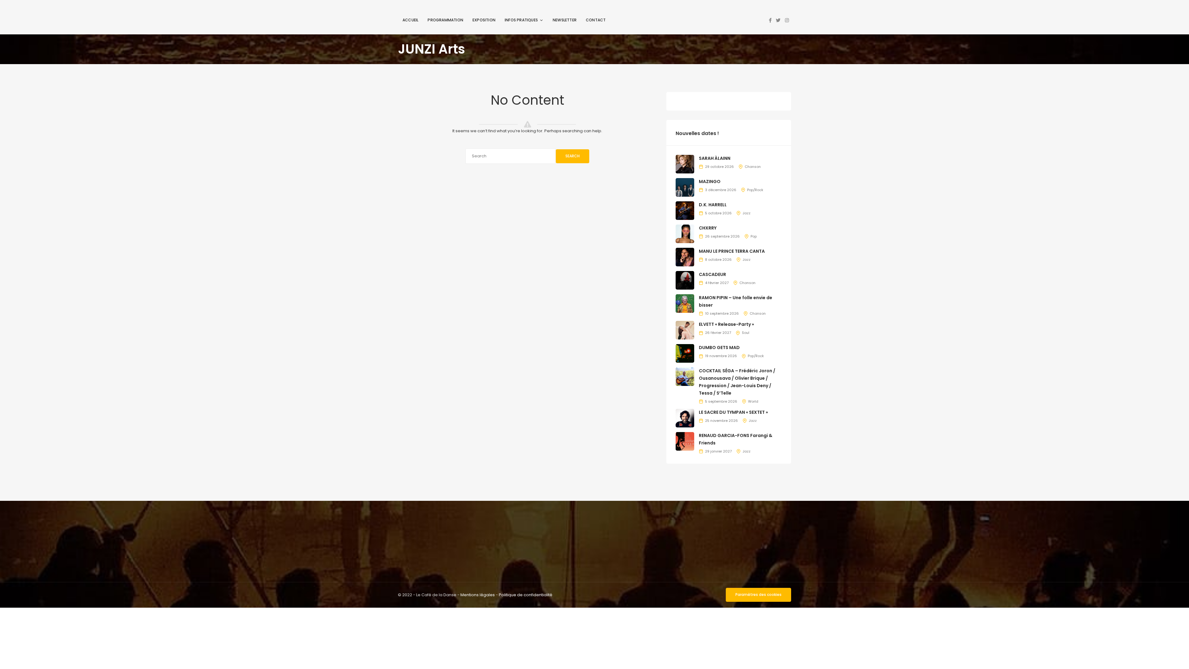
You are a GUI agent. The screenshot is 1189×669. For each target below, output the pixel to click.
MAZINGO (710, 181)
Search (572, 156)
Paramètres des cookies (758, 594)
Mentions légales (477, 595)
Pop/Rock (755, 189)
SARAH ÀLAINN (714, 158)
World (753, 401)
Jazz (747, 213)
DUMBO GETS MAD (719, 347)
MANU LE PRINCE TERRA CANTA (732, 251)
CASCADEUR (712, 274)
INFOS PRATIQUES (521, 20)
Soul (745, 332)
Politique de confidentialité (525, 595)
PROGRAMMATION (445, 20)
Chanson (753, 166)
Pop (754, 236)
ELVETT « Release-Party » (726, 324)
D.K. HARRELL (713, 205)
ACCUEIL (410, 20)
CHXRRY (707, 228)
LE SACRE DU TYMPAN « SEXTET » (733, 412)
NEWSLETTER (565, 20)
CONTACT (596, 20)
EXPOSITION (484, 20)
